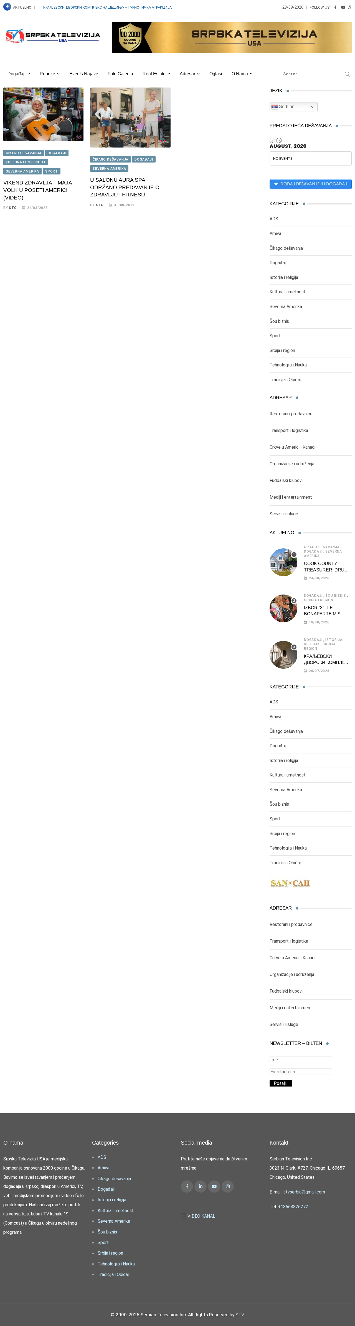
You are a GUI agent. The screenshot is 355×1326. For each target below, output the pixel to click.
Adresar (187, 73)
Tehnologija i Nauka (288, 365)
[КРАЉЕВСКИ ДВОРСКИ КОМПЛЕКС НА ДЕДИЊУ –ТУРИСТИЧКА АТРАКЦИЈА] (283, 655)
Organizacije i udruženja (292, 463)
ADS (274, 218)
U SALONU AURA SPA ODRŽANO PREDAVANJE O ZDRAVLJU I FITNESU (124, 187)
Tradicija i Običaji (285, 379)
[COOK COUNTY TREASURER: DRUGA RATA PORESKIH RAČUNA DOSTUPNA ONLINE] (283, 562)
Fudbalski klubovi (286, 480)
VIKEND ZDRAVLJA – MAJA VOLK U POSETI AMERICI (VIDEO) (37, 190)
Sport (275, 335)
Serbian (286, 106)
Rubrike (47, 73)
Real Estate (154, 73)
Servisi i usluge (284, 513)
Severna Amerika (286, 306)
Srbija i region (282, 350)
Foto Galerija (120, 73)
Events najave (83, 73)
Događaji (16, 73)
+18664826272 (293, 1206)
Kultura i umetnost (288, 291)
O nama (240, 73)
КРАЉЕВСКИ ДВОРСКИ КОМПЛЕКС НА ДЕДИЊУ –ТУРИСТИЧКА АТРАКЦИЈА (108, 7)
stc (12, 208)
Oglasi (215, 73)
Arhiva (275, 233)
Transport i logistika (289, 430)
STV (239, 1314)
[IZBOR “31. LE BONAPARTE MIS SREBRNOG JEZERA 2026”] (283, 608)
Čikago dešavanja (286, 248)
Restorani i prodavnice (291, 413)
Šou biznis (279, 321)
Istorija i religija (284, 277)
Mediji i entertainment (291, 497)
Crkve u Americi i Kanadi (292, 447)
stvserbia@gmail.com (304, 1192)
